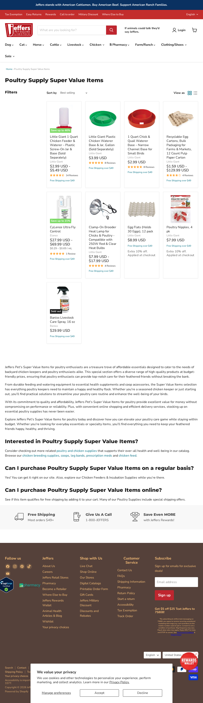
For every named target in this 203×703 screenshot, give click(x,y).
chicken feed (127, 455)
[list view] (195, 93)
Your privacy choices (55, 627)
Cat (22, 45)
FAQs (121, 576)
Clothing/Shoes (172, 45)
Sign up (164, 595)
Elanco (54, 235)
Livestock (74, 45)
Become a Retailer (54, 589)
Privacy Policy (176, 635)
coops (65, 455)
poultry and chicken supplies (76, 451)
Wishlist (47, 621)
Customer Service (132, 560)
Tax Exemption (13, 14)
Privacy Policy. (119, 682)
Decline (142, 693)
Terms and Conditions (185, 632)
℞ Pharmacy (119, 45)
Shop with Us (91, 558)
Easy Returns (33, 14)
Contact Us (124, 570)
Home (9, 69)
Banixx (54, 326)
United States (178, 655)
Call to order (67, 14)
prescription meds (99, 455)
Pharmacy (49, 583)
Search (9, 668)
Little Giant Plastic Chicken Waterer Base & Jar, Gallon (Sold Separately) (102, 143)
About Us (48, 566)
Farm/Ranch (144, 45)
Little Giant (56, 161)
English (190, 14)
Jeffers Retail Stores (55, 578)
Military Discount (88, 14)
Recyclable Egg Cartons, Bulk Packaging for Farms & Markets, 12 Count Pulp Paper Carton (179, 147)
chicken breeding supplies (40, 455)
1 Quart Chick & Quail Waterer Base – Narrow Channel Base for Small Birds (140, 145)
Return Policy (126, 593)
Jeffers (48, 558)
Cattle (55, 45)
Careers (47, 572)
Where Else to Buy (113, 14)
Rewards (50, 14)
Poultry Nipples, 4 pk (179, 229)
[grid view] (189, 93)
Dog (8, 45)
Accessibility (125, 605)
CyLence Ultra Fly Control (63, 229)
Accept (99, 693)
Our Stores (87, 578)
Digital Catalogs (90, 583)
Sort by (52, 93)
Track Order (125, 616)
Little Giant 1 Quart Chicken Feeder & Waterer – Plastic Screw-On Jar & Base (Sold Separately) (64, 147)
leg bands (78, 455)
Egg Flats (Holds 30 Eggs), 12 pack (140, 229)
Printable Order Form (94, 589)
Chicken (96, 45)
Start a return (126, 599)
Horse (37, 45)
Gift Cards (86, 595)
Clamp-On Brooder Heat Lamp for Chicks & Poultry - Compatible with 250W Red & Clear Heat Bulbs (102, 237)
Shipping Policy (14, 672)
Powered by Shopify (16, 691)
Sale (8, 56)
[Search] (111, 30)
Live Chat (86, 566)
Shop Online (88, 572)
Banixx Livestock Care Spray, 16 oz (62, 319)
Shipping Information (131, 582)
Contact (21, 668)
